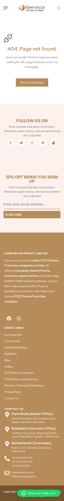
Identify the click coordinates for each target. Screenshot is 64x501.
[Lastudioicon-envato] (53, 142)
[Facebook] (8, 318)
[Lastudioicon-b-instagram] (32, 142)
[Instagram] (18, 318)
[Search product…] (58, 8)
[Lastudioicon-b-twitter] (21, 142)
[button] (38, 493)
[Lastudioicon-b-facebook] (10, 142)
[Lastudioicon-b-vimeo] (42, 142)
